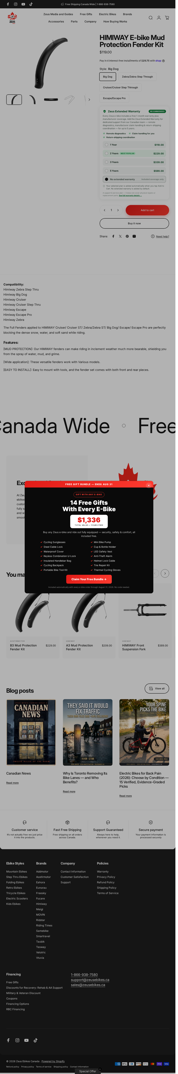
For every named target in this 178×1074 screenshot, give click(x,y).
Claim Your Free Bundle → (89, 579)
